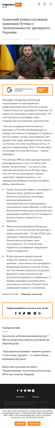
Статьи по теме (11, 327)
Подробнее (34, 424)
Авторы (35, 397)
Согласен (20, 424)
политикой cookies (35, 417)
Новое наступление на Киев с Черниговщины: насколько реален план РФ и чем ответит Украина (26, 370)
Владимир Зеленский (27, 99)
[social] (15, 313)
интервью (26, 117)
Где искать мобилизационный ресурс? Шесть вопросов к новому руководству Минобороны (25, 340)
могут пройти (24, 193)
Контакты (20, 397)
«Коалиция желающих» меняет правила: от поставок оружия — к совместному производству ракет (26, 355)
